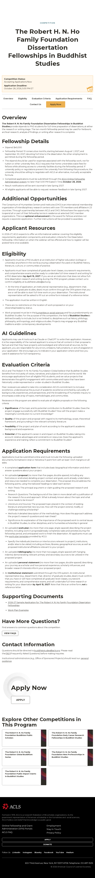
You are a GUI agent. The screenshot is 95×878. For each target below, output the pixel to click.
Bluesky (38, 852)
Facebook (48, 852)
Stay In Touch (54, 829)
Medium (70, 852)
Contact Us (35, 104)
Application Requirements (69, 98)
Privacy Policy (54, 832)
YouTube (60, 852)
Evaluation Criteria (41, 98)
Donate (47, 844)
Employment (54, 825)
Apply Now (55, 104)
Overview (8, 98)
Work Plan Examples (18, 610)
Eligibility (22, 98)
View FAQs (10, 633)
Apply (20, 699)
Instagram (27, 852)
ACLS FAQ (7, 832)
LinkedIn (16, 852)
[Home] (11, 806)
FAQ (89, 98)
